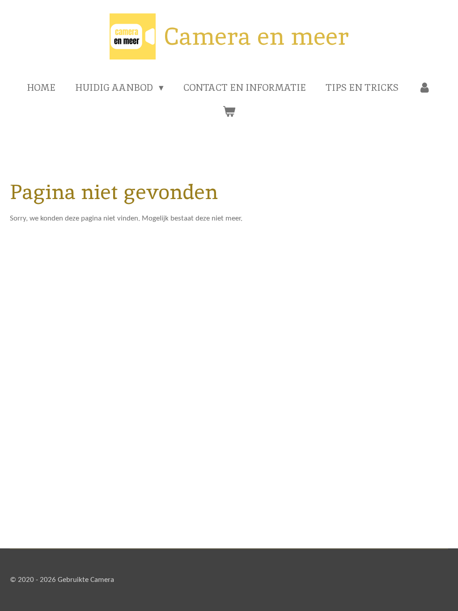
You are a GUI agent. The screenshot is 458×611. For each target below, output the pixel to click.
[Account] (425, 88)
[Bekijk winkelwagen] (229, 111)
